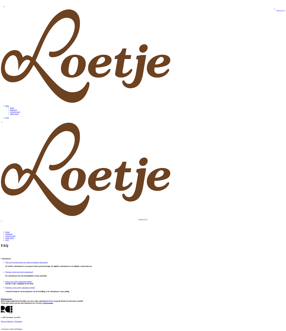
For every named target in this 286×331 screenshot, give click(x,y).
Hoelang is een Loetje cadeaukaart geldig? (20, 288)
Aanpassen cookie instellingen (11, 329)
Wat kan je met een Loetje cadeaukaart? (19, 272)
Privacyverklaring (7, 321)
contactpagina (47, 303)
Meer (7, 106)
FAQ (7, 118)
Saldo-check (14, 114)
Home (12, 108)
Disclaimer (18, 321)
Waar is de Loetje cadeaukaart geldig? (18, 282)
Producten (13, 110)
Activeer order (15, 112)
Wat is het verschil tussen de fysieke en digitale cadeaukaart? (26, 262)
